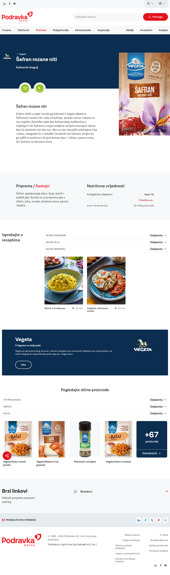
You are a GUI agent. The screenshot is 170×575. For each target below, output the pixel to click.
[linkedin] (138, 520)
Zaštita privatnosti (158, 545)
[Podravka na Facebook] (9, 4)
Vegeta (22, 54)
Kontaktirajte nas (159, 540)
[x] (152, 520)
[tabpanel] (63, 283)
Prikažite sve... (146, 200)
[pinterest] (158, 520)
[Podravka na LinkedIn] (4, 4)
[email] (165, 520)
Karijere (163, 30)
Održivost (23, 30)
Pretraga (158, 17)
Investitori (146, 30)
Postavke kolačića (158, 551)
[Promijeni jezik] (162, 4)
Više (23, 364)
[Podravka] (17, 20)
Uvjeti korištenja (131, 540)
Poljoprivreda (61, 30)
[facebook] (145, 520)
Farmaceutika (83, 30)
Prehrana (41, 30)
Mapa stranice (132, 535)
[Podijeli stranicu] (7, 455)
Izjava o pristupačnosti (128, 553)
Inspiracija (104, 30)
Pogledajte (150, 453)
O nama (6, 30)
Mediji (129, 30)
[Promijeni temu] (150, 4)
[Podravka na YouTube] (14, 4)
